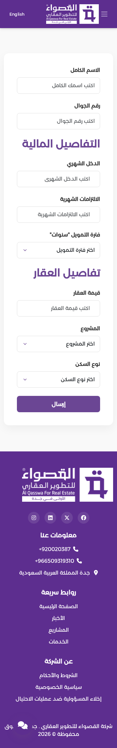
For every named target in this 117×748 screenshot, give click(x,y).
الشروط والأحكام (58, 675)
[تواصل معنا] (22, 725)
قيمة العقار (86, 293)
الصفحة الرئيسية (58, 606)
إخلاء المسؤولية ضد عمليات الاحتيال (59, 699)
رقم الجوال (87, 106)
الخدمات (59, 642)
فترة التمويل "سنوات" (75, 235)
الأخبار (58, 618)
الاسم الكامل (85, 70)
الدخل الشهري (83, 163)
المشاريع (58, 630)
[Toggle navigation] (104, 14)
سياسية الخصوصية (58, 687)
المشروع (90, 328)
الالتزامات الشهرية (80, 199)
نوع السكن (87, 364)
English (16, 13)
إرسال (59, 403)
